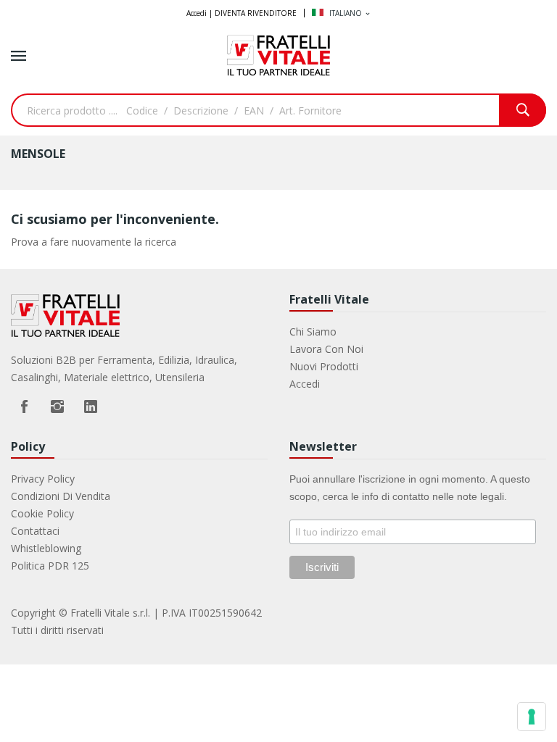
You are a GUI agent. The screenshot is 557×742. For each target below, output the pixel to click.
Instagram (57, 406)
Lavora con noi (326, 349)
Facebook (24, 406)
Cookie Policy (42, 513)
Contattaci (35, 531)
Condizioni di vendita (60, 496)
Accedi (304, 384)
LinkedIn (91, 406)
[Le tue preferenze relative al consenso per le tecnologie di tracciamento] (531, 716)
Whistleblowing (46, 548)
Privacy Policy (43, 478)
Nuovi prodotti (323, 366)
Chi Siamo (313, 331)
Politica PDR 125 (50, 565)
